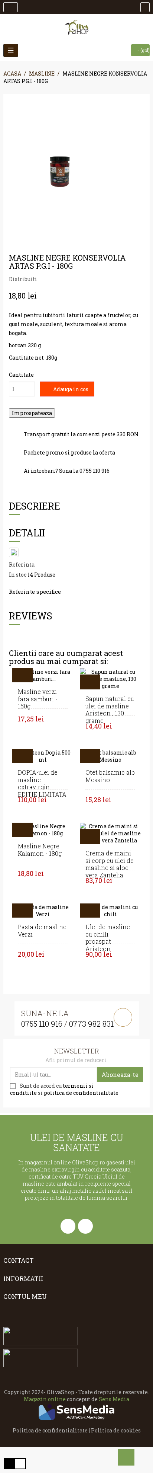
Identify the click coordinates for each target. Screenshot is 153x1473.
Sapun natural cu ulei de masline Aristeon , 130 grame (109, 709)
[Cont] (10, 7)
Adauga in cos (70, 389)
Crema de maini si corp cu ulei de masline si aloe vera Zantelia (109, 864)
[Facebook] (68, 1226)
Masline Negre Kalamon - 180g (40, 849)
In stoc (17, 574)
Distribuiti (45, 279)
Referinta (22, 564)
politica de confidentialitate (81, 1092)
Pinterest (67, 279)
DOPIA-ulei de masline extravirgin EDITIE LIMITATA (42, 783)
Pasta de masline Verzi (42, 930)
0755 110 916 (41, 1023)
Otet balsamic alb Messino (110, 776)
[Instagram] (85, 1226)
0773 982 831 (91, 1023)
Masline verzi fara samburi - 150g (38, 699)
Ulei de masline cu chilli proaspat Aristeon (107, 938)
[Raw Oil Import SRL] (77, 27)
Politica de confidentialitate (50, 1430)
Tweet (56, 279)
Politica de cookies (116, 1430)
